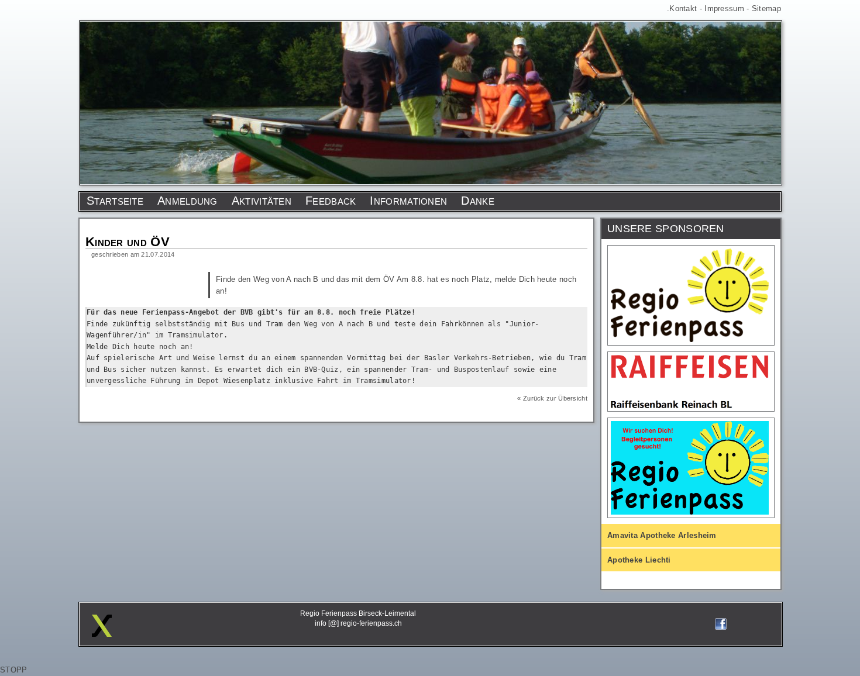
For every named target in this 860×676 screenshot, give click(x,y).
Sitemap (766, 8)
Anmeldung (187, 200)
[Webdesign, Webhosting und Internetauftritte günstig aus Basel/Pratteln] (101, 634)
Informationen (408, 200)
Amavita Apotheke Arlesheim (662, 535)
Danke (477, 200)
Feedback (330, 200)
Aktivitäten (261, 200)
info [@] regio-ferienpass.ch (358, 623)
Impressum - (728, 8)
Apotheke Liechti (639, 560)
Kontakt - (686, 8)
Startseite (115, 200)
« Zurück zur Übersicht (552, 398)
